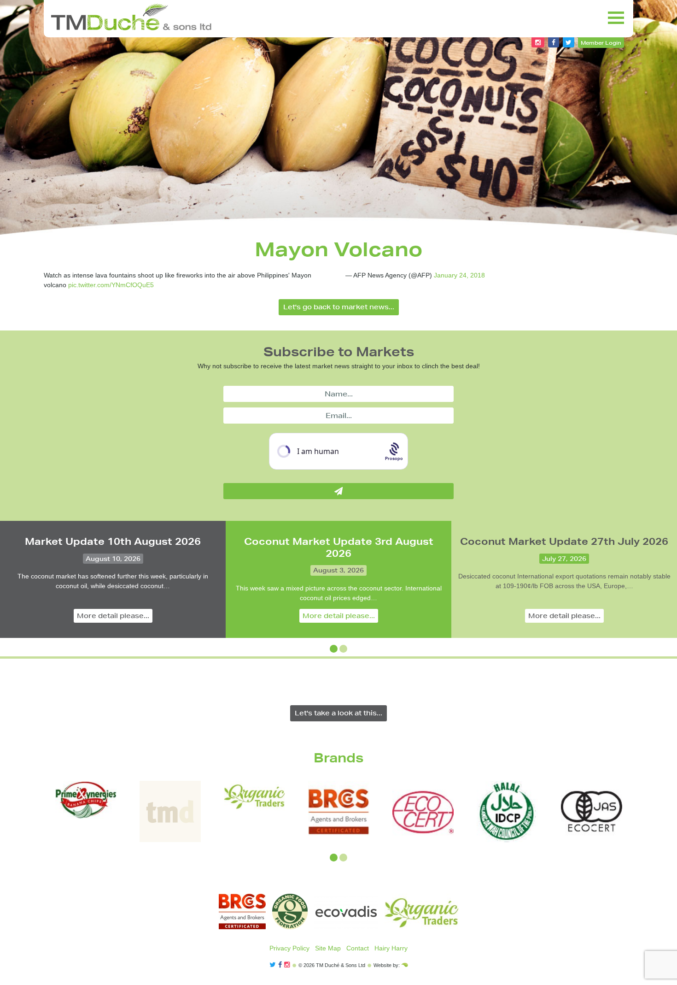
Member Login (601, 42)
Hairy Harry (391, 948)
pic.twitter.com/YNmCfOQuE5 (111, 285)
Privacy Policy (289, 948)
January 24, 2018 (459, 275)
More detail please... (113, 616)
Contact (357, 948)
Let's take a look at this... (338, 713)
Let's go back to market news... (338, 307)
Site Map (328, 948)
